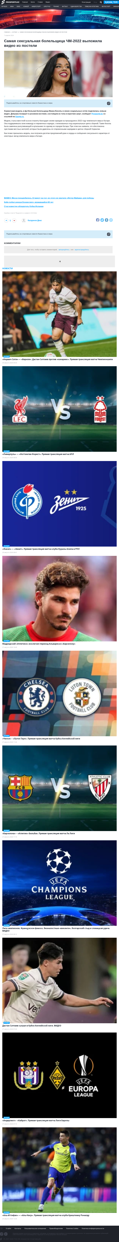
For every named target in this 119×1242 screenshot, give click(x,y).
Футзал (65, 6)
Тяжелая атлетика (92, 6)
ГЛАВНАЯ (7, 32)
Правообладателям (56, 1228)
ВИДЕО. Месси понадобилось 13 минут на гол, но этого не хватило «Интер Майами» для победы (49, 198)
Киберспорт (36, 6)
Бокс (18, 6)
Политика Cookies (72, 1228)
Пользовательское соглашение (35, 1228)
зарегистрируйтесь (82, 250)
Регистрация (86, 2)
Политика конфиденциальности (93, 1228)
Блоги (33, 2)
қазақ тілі (111, 2)
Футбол (4, 6)
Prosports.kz (97, 114)
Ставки (40, 2)
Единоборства (76, 6)
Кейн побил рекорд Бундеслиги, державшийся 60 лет (28, 202)
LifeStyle (47, 6)
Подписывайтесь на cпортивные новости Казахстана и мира (29, 103)
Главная (25, 2)
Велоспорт (106, 6)
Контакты (18, 1228)
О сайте (8, 1228)
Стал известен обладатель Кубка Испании (23, 206)
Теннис (56, 6)
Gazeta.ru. (19, 117)
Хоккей (26, 6)
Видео (48, 2)
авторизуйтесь (64, 250)
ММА (12, 6)
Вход (95, 2)
